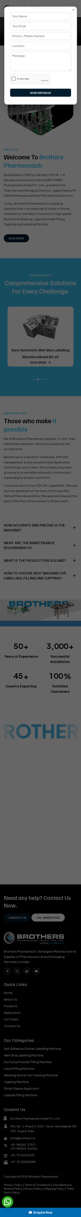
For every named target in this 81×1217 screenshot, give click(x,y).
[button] (7, 1202)
